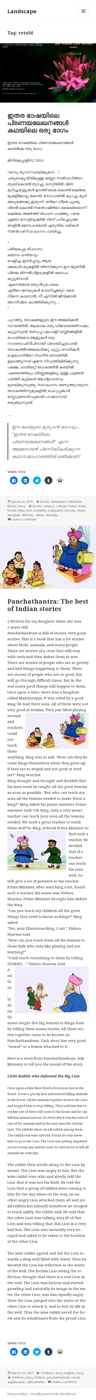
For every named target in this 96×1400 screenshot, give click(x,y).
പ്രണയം (27, 515)
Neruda (69, 510)
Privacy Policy (17, 1394)
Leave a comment (24, 519)
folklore (39, 1377)
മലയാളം (52, 515)
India (81, 506)
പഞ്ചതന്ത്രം (35, 1382)
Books (44, 502)
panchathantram (58, 1377)
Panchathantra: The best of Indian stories (47, 605)
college (61, 506)
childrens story (22, 1377)
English (69, 1373)
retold (81, 510)
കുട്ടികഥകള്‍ (15, 1382)
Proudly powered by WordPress (53, 1394)
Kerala (11, 510)
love (29, 510)
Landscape (21, 11)
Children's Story (52, 1373)
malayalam (55, 510)
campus (49, 506)
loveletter (39, 510)
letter (21, 510)
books (37, 506)
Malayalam (58, 502)
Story (21, 506)
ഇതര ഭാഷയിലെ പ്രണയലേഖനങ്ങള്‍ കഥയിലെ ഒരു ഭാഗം (37, 122)
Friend (72, 506)
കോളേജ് (13, 515)
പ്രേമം (39, 515)
